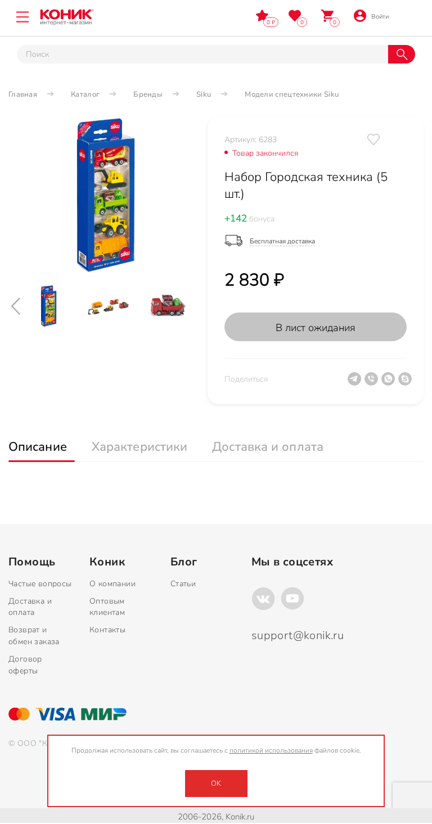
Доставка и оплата (30, 607)
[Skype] (406, 383)
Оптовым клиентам (107, 607)
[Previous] (25, 306)
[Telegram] (356, 383)
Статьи (183, 583)
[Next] (191, 306)
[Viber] (372, 383)
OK (216, 783)
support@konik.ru (297, 635)
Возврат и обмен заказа (34, 635)
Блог (183, 562)
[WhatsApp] (389, 383)
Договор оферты (25, 665)
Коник (107, 562)
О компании (112, 583)
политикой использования (271, 750)
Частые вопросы (40, 583)
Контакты (107, 629)
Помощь (31, 562)
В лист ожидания (316, 327)
